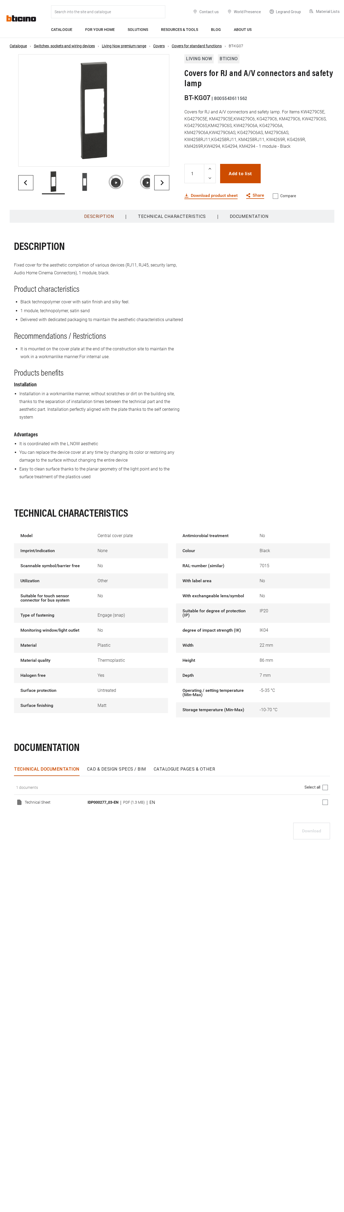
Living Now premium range (124, 46)
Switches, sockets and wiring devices (64, 46)
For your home (100, 29)
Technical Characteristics (172, 216)
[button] (53, 183)
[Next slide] (161, 182)
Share (258, 195)
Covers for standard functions (197, 46)
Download (311, 830)
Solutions (138, 29)
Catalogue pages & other (184, 769)
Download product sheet (214, 195)
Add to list (240, 174)
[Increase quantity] (210, 169)
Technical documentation (47, 769)
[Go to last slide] (25, 182)
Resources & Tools (179, 29)
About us (243, 29)
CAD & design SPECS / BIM (116, 769)
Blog (216, 29)
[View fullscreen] (160, 157)
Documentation (249, 216)
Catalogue (61, 29)
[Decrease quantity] (210, 178)
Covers (159, 46)
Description (99, 216)
